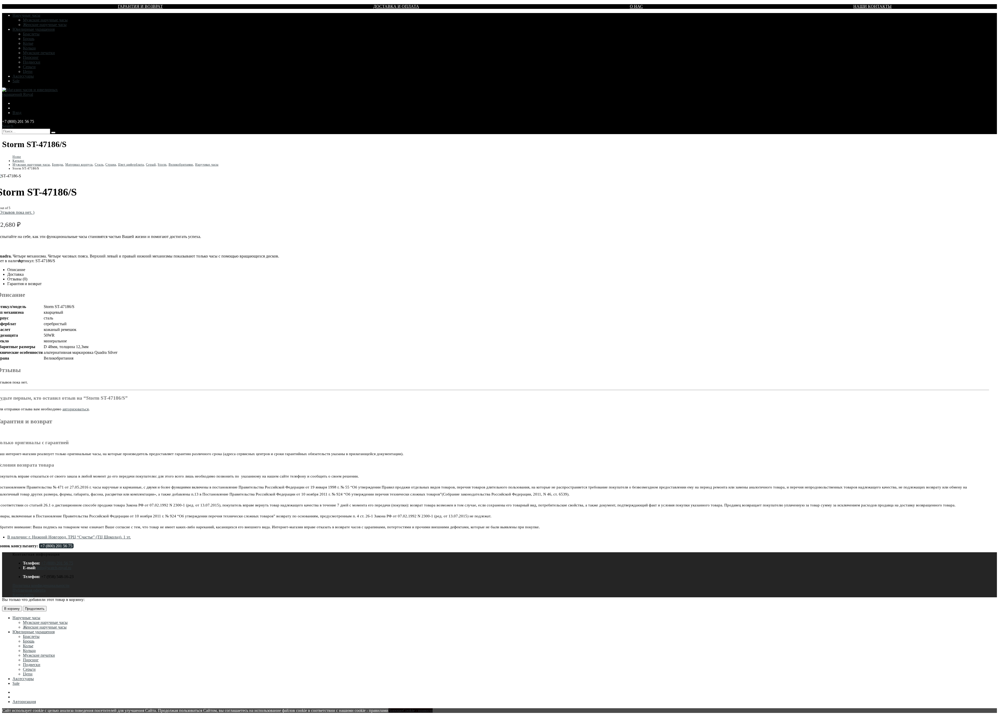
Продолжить (34, 609)
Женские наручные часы (45, 24)
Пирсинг (31, 57)
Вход (16, 112)
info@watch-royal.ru (54, 568)
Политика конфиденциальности (40, 585)
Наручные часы (26, 15)
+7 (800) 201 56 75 (56, 546)
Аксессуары (23, 76)
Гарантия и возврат (140, 6)
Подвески (31, 62)
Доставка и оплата (396, 6)
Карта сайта (23, 595)
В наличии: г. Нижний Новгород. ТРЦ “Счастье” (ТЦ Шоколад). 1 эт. (69, 537)
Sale (16, 81)
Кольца (29, 48)
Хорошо (395, 710)
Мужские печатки (39, 53)
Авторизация (24, 701)
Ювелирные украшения (33, 29)
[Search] (53, 132)
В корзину (12, 609)
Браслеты (31, 34)
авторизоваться (75, 409)
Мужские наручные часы (45, 20)
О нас (636, 6)
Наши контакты (872, 6)
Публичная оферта (29, 590)
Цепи (28, 71)
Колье (28, 43)
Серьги (29, 67)
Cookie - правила (418, 710)
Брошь (28, 38)
